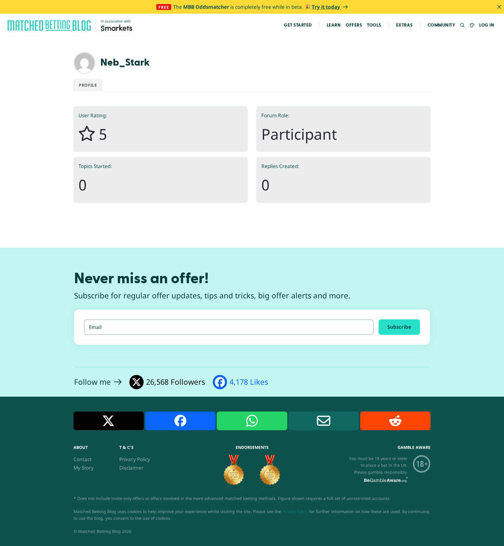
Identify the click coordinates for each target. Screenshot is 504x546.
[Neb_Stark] (84, 62)
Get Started (298, 25)
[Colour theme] (472, 25)
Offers (354, 25)
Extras (404, 25)
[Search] (463, 25)
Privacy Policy (134, 459)
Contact (83, 459)
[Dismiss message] (499, 7)
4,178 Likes (249, 382)
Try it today (326, 7)
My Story (84, 467)
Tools (374, 25)
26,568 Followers (175, 382)
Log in (486, 25)
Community (442, 25)
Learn (334, 25)
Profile (88, 85)
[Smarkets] (116, 27)
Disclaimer (131, 467)
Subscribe (399, 326)
